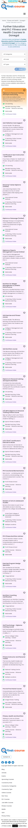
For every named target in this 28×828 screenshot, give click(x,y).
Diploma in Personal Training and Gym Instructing (13, 94)
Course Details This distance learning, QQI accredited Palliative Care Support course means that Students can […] (13, 134)
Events (4, 776)
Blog (3, 769)
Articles (4, 773)
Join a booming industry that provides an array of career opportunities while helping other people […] (13, 197)
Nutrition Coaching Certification (10, 596)
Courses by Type (7, 789)
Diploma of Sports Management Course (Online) (14, 251)
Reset (20, 69)
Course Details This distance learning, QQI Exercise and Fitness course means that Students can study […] (13, 327)
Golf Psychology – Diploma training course (12, 626)
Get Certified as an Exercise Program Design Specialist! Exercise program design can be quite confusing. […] (13, 574)
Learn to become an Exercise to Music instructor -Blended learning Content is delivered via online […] (13, 451)
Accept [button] (15, 826)
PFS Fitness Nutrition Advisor (13, 536)
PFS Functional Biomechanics (13, 471)
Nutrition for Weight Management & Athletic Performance (11, 285)
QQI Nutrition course (10, 349)
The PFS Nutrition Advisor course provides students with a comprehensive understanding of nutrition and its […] (13, 545)
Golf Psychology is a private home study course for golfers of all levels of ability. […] (13, 636)
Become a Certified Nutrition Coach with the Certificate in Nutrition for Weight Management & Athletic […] (13, 295)
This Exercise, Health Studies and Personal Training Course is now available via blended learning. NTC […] (14, 668)
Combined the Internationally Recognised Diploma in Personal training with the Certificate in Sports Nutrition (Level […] (14, 390)
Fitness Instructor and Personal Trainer (14, 658)
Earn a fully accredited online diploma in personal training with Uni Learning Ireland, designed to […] (14, 103)
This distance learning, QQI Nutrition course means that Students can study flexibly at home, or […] (13, 359)
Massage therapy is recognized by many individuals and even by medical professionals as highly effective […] (13, 229)
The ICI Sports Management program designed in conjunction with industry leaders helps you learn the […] (14, 262)
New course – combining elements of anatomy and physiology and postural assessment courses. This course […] (13, 481)
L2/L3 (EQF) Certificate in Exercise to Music (12, 441)
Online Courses (6, 793)
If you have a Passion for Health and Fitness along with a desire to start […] (13, 165)
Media (4, 809)
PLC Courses (5, 799)
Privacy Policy (6, 816)
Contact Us (6, 757)
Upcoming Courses (8, 779)
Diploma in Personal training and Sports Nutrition (13, 380)
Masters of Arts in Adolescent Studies (13, 501)
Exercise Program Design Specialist (12, 564)
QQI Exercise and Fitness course (11, 316)
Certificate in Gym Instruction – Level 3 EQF (13, 155)
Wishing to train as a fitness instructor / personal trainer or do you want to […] (13, 726)
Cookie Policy (22, 826)
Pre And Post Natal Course (12, 689)
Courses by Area (7, 783)
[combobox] (14, 54)
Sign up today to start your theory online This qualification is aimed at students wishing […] (13, 421)
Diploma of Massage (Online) (13, 218)
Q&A (3, 812)
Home (4, 20)
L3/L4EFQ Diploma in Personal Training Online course (13, 411)
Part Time (5, 796)
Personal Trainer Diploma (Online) (12, 185)
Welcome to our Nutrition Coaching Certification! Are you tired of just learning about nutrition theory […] (13, 605)
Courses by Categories (9, 786)
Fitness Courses (7, 806)
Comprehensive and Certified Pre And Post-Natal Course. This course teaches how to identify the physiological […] (13, 698)
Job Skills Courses (7, 802)
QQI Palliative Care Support (12, 123)
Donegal (22, 20)
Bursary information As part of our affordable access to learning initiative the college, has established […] (14, 514)
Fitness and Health (12, 20)
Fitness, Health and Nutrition (13, 716)
